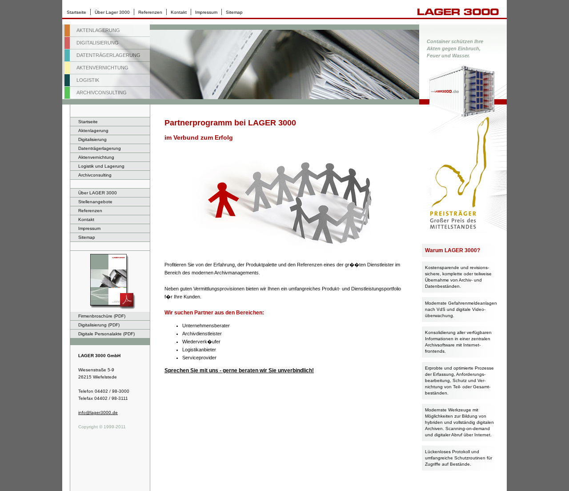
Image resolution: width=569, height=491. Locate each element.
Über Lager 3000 (112, 12)
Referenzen (150, 12)
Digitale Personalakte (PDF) (106, 333)
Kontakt (179, 12)
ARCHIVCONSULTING (101, 92)
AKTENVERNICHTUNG (102, 67)
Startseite (76, 12)
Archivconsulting (95, 175)
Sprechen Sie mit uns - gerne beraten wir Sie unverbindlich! (239, 370)
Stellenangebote (95, 201)
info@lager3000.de (98, 412)
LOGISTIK (87, 80)
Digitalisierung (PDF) (99, 324)
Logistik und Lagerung (101, 166)
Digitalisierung (92, 139)
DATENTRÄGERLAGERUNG (108, 55)
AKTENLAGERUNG (98, 30)
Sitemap (234, 12)
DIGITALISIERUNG (97, 42)
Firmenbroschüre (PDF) (101, 316)
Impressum (206, 12)
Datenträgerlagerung (99, 148)
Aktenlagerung (93, 130)
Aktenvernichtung (96, 157)
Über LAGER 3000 (97, 192)
